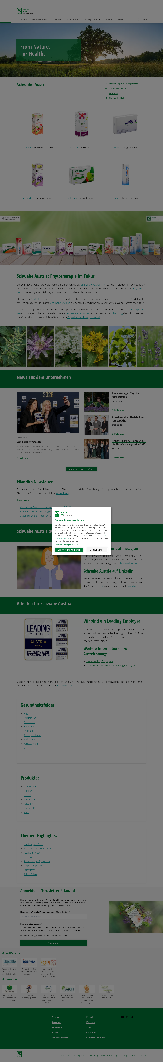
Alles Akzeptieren (69, 550)
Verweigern (97, 550)
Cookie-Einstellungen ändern (66, 544)
